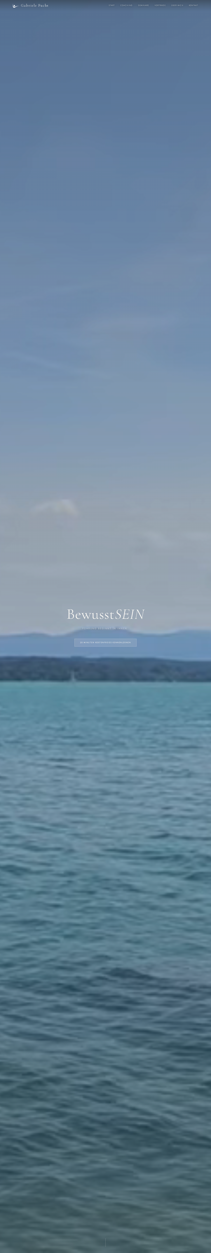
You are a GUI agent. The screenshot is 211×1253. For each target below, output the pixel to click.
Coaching (126, 5)
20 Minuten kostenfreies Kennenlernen (105, 642)
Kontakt (193, 5)
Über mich (177, 5)
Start (112, 5)
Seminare (143, 5)
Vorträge (160, 5)
